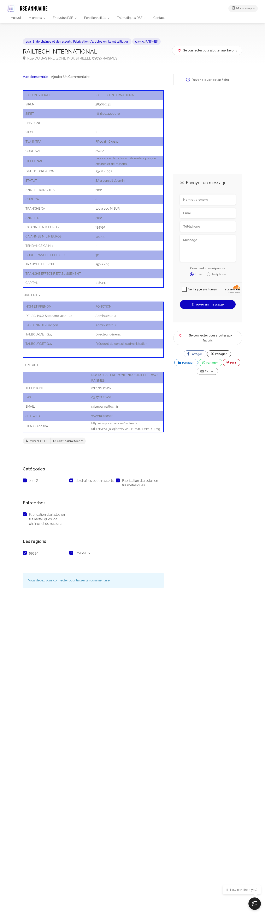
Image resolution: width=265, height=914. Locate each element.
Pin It (233, 362)
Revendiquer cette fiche (210, 80)
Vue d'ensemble (35, 77)
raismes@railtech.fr (70, 441)
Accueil (16, 18)
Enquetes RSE (63, 18)
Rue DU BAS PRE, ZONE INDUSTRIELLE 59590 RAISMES (71, 58)
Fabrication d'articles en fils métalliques (101, 41)
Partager (196, 354)
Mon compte (245, 8)
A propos (35, 18)
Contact (159, 18)
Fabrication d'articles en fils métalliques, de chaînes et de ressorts (47, 519)
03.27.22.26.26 (38, 441)
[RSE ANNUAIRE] (28, 9)
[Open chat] (254, 903)
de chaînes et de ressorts (54, 41)
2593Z (30, 41)
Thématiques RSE (129, 18)
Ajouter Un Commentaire (70, 77)
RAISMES (152, 41)
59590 (139, 41)
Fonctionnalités (95, 18)
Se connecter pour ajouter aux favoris (210, 338)
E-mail (209, 371)
